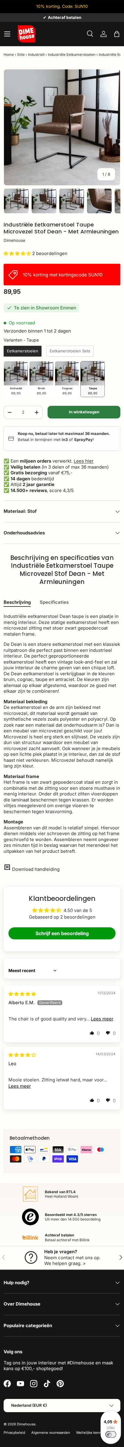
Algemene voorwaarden (50, 1432)
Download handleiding (36, 869)
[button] (116, 34)
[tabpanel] (62, 733)
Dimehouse (14, 240)
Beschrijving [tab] (17, 602)
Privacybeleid (14, 1432)
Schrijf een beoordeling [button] (62, 933)
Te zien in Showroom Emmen (45, 308)
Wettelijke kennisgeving (95, 1432)
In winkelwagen (84, 411)
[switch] (110, 1434)
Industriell (36, 54)
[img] (22, 994)
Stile (21, 54)
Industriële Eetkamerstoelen (71, 54)
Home (9, 54)
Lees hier (84, 461)
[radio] (23, 351)
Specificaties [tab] (54, 602)
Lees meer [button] (102, 1019)
